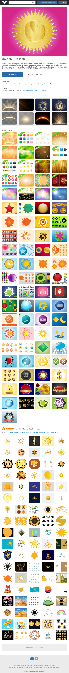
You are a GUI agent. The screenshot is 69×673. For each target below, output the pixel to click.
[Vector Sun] (42, 236)
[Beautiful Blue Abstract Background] (59, 194)
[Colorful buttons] (26, 138)
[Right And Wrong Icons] (59, 361)
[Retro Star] (9, 417)
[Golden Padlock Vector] (9, 389)
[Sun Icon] (26, 236)
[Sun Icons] (42, 250)
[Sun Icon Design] (42, 333)
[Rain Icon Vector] (9, 403)
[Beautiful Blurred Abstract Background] (9, 194)
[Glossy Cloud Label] (59, 347)
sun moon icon (32, 432)
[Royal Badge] (42, 375)
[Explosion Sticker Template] (9, 292)
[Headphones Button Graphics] (42, 292)
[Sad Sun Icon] (9, 333)
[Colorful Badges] (42, 389)
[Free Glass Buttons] (26, 292)
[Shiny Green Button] (42, 347)
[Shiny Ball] (26, 306)
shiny (38, 84)
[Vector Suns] (26, 278)
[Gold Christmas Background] (59, 138)
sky (42, 84)
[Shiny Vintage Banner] (59, 389)
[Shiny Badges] (9, 278)
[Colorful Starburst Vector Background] (26, 180)
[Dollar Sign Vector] (59, 375)
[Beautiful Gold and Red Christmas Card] (59, 180)
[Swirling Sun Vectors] (59, 250)
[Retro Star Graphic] (59, 403)
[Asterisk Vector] (59, 236)
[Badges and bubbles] (59, 152)
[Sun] (48, 486)
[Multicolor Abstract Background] (42, 194)
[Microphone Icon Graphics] (59, 292)
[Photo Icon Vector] (59, 306)
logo (31, 84)
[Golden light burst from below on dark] (59, 119)
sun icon (9, 432)
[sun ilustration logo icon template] (61, 475)
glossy (24, 84)
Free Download (12, 74)
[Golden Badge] (26, 389)
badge (9, 84)
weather (49, 84)
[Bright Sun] (26, 333)
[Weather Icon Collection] (9, 180)
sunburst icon (44, 432)
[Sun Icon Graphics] (9, 264)
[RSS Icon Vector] (9, 319)
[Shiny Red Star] (9, 208)
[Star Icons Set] (9, 375)
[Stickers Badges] (42, 278)
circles (19, 84)
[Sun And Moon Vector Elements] (59, 319)
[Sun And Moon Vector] (59, 333)
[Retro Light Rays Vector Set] (42, 138)
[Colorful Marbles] (9, 250)
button (14, 84)
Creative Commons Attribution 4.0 (32, 90)
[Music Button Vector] (26, 319)
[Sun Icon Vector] (9, 222)
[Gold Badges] (59, 208)
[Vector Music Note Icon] (26, 361)
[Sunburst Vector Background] (42, 180)
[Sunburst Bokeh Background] (9, 152)
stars (45, 84)
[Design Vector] (9, 236)
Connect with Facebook (49, 2)
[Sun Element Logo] (26, 347)
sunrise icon (55, 432)
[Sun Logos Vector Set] (26, 166)
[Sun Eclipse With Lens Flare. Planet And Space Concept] (42, 119)
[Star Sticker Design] (42, 222)
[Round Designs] (59, 222)
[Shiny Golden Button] (42, 208)
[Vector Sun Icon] (26, 264)
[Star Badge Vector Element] (26, 250)
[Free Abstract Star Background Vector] (42, 152)
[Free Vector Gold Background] (59, 166)
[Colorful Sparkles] (26, 208)
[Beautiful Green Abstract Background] (26, 152)
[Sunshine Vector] (42, 264)
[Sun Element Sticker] (9, 347)
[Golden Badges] (9, 306)
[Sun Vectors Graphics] (59, 264)
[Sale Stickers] (9, 166)
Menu (64, 2)
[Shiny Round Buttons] (59, 278)
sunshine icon (19, 432)
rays (35, 84)
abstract (4, 84)
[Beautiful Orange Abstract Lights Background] (9, 138)
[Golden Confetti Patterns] (26, 194)
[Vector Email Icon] (42, 319)
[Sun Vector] (26, 222)
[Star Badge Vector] (42, 403)
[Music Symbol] (26, 375)
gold (28, 84)
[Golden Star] (42, 306)
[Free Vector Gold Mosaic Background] (42, 166)
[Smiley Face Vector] (42, 361)
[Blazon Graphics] (9, 361)
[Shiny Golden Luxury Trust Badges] (26, 403)
